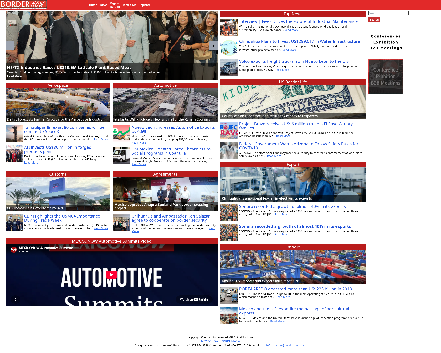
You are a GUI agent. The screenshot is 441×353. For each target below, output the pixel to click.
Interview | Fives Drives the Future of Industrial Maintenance (298, 21)
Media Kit (129, 5)
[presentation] (10, 45)
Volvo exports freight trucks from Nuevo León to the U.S (294, 61)
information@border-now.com (286, 345)
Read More (14, 76)
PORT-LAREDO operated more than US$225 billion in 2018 (295, 289)
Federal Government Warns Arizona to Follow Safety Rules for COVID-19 (298, 146)
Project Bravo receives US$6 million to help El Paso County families (296, 126)
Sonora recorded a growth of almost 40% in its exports (292, 206)
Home (93, 5)
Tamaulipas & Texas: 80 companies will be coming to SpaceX (64, 129)
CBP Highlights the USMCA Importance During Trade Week (62, 218)
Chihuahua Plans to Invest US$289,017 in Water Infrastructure (299, 41)
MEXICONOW (209, 341)
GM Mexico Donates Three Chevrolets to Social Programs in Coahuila (171, 151)
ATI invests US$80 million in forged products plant (57, 149)
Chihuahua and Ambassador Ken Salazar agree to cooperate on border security (171, 218)
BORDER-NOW (230, 341)
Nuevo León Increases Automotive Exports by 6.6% (173, 129)
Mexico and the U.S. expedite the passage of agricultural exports (294, 311)
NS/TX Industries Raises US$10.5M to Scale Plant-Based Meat (69, 67)
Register (144, 5)
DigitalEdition (115, 4)
